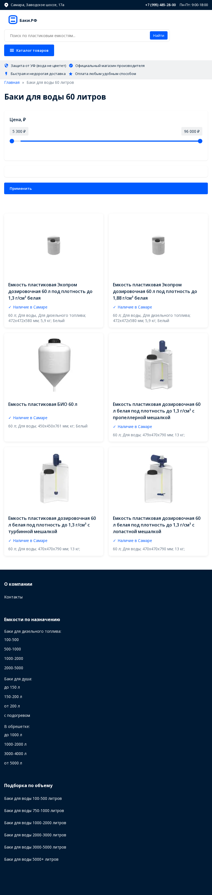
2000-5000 (13, 667)
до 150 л (12, 687)
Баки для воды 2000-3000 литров (35, 834)
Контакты (13, 597)
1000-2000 (13, 658)
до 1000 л (13, 734)
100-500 (11, 639)
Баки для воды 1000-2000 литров (35, 822)
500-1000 (12, 649)
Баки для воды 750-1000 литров (34, 810)
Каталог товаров (32, 50)
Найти (158, 35)
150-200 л (13, 696)
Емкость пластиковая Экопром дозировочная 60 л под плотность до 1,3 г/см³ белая (50, 291)
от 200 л (12, 706)
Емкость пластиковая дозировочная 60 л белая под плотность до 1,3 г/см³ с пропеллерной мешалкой (156, 411)
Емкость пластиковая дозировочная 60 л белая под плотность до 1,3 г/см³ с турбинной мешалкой (52, 525)
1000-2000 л (15, 744)
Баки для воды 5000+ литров (31, 859)
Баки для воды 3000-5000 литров (35, 847)
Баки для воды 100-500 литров (33, 798)
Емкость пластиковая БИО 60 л (42, 404)
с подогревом (17, 715)
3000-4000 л (15, 753)
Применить (21, 188)
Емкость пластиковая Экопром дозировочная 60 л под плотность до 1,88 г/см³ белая (155, 291)
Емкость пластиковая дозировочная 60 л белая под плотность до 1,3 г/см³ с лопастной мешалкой (156, 525)
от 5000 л (13, 763)
